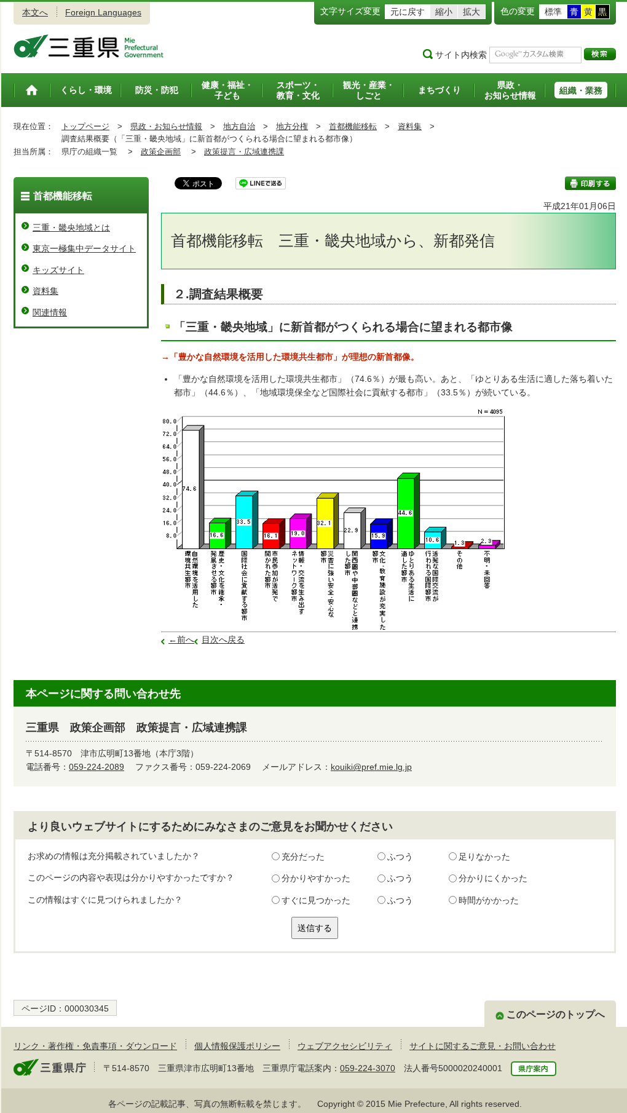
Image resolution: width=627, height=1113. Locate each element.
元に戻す (407, 12)
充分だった (303, 856)
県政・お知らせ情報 (166, 126)
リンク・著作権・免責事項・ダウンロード (95, 1046)
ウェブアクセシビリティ (345, 1046)
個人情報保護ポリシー (237, 1046)
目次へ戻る (223, 639)
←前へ (181, 639)
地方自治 (239, 126)
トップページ (85, 126)
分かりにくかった (493, 878)
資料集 (410, 126)
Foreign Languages (103, 12)
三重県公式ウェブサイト (89, 46)
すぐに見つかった (316, 900)
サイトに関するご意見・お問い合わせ (482, 1046)
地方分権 (292, 126)
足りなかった (484, 856)
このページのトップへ (556, 1014)
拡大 (471, 12)
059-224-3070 (367, 1068)
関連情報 (50, 312)
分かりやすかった (316, 878)
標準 (553, 12)
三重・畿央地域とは (71, 227)
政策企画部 (161, 151)
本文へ (35, 12)
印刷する (590, 183)
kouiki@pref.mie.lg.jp (371, 767)
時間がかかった (489, 900)
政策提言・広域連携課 (244, 151)
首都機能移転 (353, 126)
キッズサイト (58, 270)
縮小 (443, 12)
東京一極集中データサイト (84, 248)
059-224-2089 (96, 767)
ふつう (400, 856)
